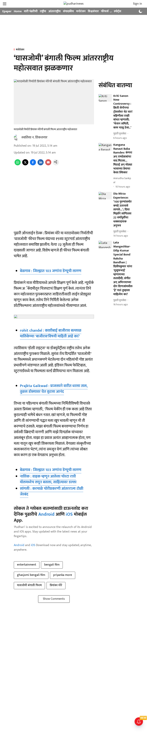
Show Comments (54, 598)
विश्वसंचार (93, 11)
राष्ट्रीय (43, 11)
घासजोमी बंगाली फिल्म (29, 585)
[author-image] (17, 137)
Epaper (6, 11)
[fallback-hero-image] (105, 98)
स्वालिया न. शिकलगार (34, 137)
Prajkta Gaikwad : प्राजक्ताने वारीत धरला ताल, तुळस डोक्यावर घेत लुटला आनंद (54, 389)
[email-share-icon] (48, 164)
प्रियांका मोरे (56, 585)
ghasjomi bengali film (31, 575)
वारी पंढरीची (31, 11)
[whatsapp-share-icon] (18, 164)
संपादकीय (68, 11)
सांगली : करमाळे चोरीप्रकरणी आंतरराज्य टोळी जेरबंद (51, 491)
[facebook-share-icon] (33, 164)
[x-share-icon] (25, 164)
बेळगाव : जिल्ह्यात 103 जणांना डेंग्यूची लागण (50, 271)
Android (46, 514)
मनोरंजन (81, 11)
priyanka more (62, 575)
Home (18, 11)
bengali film (52, 564)
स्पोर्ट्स (117, 11)
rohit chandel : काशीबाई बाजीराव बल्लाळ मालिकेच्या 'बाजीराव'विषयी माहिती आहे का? (50, 333)
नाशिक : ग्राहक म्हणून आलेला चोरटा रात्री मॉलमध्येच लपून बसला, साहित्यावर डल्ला (48, 479)
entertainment (26, 564)
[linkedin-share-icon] (41, 164)
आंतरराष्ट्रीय (54, 11)
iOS (69, 514)
